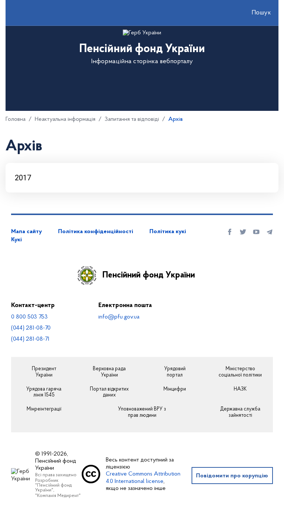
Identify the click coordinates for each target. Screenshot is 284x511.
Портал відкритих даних (109, 392)
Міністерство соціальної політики (240, 372)
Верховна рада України (109, 372)
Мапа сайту (26, 232)
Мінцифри (174, 389)
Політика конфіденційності (95, 232)
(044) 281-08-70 (31, 328)
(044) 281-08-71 (30, 339)
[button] (255, 13)
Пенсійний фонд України (148, 275)
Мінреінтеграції (44, 409)
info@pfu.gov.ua (118, 317)
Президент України (44, 372)
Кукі (16, 240)
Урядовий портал (175, 372)
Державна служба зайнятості (240, 412)
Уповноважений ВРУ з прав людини (142, 412)
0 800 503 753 (29, 317)
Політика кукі (167, 232)
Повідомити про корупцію (232, 476)
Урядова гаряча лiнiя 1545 (43, 392)
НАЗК (240, 389)
